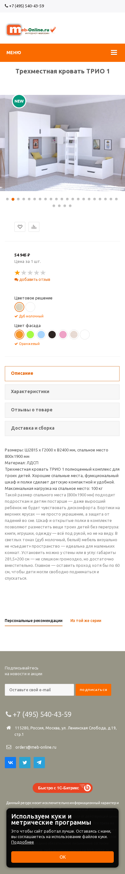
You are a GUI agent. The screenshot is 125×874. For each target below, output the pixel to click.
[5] (43, 273)
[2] (24, 273)
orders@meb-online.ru (35, 747)
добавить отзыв (34, 279)
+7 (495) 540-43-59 (26, 6)
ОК (63, 857)
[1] (17, 273)
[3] (30, 273)
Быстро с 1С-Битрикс (58, 788)
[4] (37, 273)
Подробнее (22, 842)
